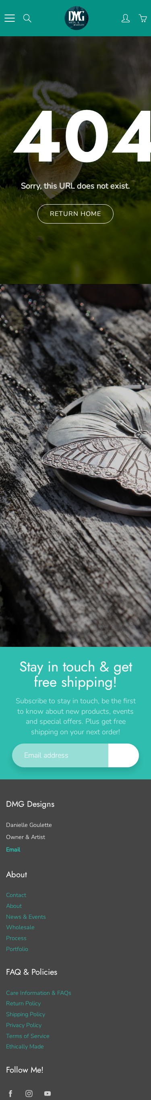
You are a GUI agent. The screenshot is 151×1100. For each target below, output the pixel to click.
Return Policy (23, 1003)
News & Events (26, 917)
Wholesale (20, 927)
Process (16, 938)
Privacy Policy (23, 1025)
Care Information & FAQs (38, 993)
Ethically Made (25, 1046)
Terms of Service (28, 1036)
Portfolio (17, 949)
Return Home (75, 213)
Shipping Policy (25, 1014)
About (14, 906)
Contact (16, 895)
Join (123, 755)
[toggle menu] (9, 18)
